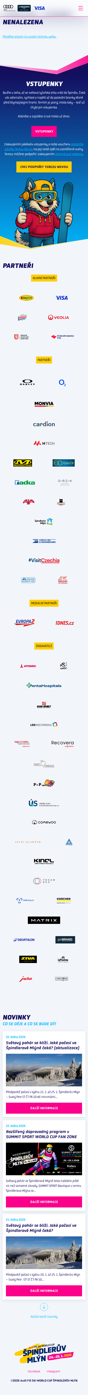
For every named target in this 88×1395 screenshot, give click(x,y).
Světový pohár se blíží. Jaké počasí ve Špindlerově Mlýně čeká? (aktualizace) (42, 1045)
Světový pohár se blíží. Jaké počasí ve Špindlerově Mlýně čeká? (41, 1228)
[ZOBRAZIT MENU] (81, 8)
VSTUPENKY (44, 131)
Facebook (34, 1371)
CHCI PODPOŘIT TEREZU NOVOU (44, 167)
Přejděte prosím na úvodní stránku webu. (29, 37)
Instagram (53, 1371)
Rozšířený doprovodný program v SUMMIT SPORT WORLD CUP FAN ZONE (41, 1134)
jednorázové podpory (69, 154)
